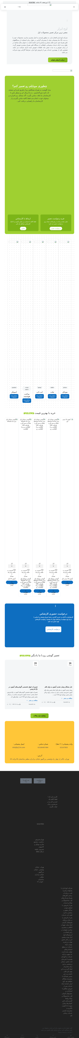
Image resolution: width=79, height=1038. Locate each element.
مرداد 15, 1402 (15, 704)
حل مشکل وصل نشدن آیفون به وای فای (58, 687)
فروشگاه (15, 827)
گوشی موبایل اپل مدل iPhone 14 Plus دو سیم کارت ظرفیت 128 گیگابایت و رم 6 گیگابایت (25, 583)
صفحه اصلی (14, 830)
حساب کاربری (67, 830)
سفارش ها (68, 832)
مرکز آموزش (14, 825)
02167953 (32, 2)
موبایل (67, 576)
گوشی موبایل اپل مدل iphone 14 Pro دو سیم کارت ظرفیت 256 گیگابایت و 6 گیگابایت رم (53, 583)
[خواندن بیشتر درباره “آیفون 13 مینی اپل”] (67, 566)
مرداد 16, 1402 (50, 702)
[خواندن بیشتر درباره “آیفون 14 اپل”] (11, 566)
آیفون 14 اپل (12, 578)
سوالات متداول (54, 827)
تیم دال (56, 1032)
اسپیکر (29, 830)
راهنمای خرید (54, 830)
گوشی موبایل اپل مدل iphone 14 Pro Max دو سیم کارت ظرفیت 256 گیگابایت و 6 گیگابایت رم (39, 583)
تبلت (30, 822)
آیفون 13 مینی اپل (67, 578)
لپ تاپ (29, 825)
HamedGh (65, 702)
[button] (57, 60)
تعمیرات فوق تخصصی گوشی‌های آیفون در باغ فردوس (23, 688)
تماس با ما (15, 820)
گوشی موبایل (27, 820)
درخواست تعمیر (54, 820)
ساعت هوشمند (27, 827)
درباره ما (15, 822)
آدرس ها (69, 835)
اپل (67, 563)
